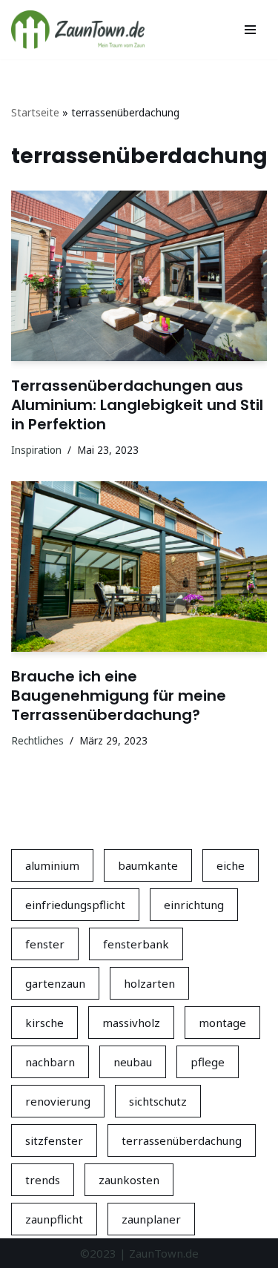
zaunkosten (129, 1179)
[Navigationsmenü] (250, 30)
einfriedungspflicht (75, 904)
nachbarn (50, 1061)
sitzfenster (54, 1140)
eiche (230, 865)
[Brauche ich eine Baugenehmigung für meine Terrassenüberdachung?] (139, 566)
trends (42, 1179)
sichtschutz (158, 1101)
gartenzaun (55, 983)
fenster (44, 944)
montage (222, 1022)
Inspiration (36, 450)
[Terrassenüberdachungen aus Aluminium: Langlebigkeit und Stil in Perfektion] (139, 276)
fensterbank (136, 944)
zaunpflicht (54, 1219)
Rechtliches (37, 740)
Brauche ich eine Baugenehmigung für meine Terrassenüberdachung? (118, 695)
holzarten (149, 983)
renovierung (57, 1101)
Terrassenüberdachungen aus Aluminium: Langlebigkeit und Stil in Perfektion (137, 405)
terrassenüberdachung (182, 1140)
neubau (132, 1061)
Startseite (35, 112)
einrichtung (194, 904)
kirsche (44, 1022)
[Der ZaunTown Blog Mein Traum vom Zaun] (78, 29)
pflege (208, 1061)
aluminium (52, 865)
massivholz (131, 1022)
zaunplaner (151, 1219)
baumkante (148, 865)
